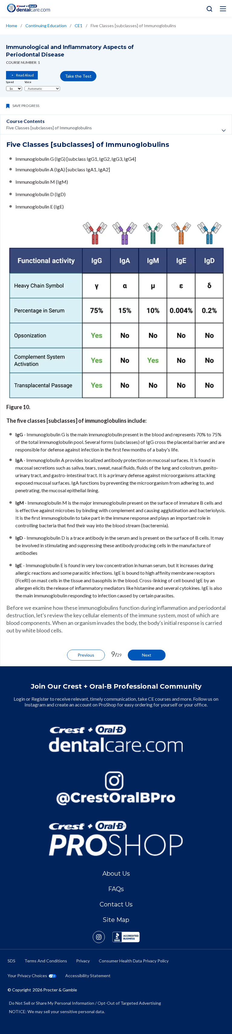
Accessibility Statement (88, 975)
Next (146, 655)
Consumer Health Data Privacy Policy (134, 960)
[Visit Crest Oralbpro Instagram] (102, 937)
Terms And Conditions (45, 960)
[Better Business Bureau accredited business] (126, 937)
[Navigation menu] (223, 8)
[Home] (28, 8)
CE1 (78, 25)
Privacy (83, 960)
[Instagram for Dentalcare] (116, 788)
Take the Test (78, 76)
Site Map (116, 919)
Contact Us (116, 904)
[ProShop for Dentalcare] (116, 838)
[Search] (208, 8)
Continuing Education (45, 25)
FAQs (116, 889)
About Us (116, 873)
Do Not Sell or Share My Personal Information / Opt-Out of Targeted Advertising (85, 1003)
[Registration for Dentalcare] (116, 738)
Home (11, 25)
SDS (11, 960)
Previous (86, 655)
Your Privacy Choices (27, 975)
